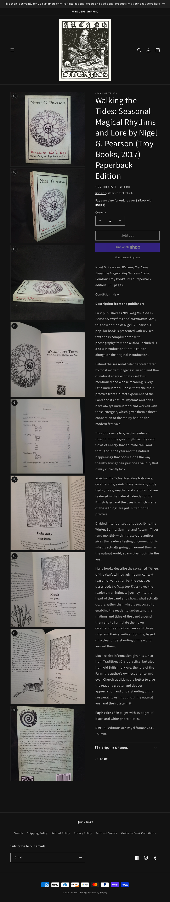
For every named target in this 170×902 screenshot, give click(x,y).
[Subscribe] (80, 857)
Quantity (100, 212)
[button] (12, 50)
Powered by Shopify (97, 892)
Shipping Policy (37, 833)
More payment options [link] (127, 257)
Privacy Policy (83, 833)
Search (18, 833)
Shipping (100, 192)
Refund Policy (60, 833)
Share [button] (104, 758)
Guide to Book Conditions (138, 833)
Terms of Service (106, 833)
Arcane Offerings (79, 892)
